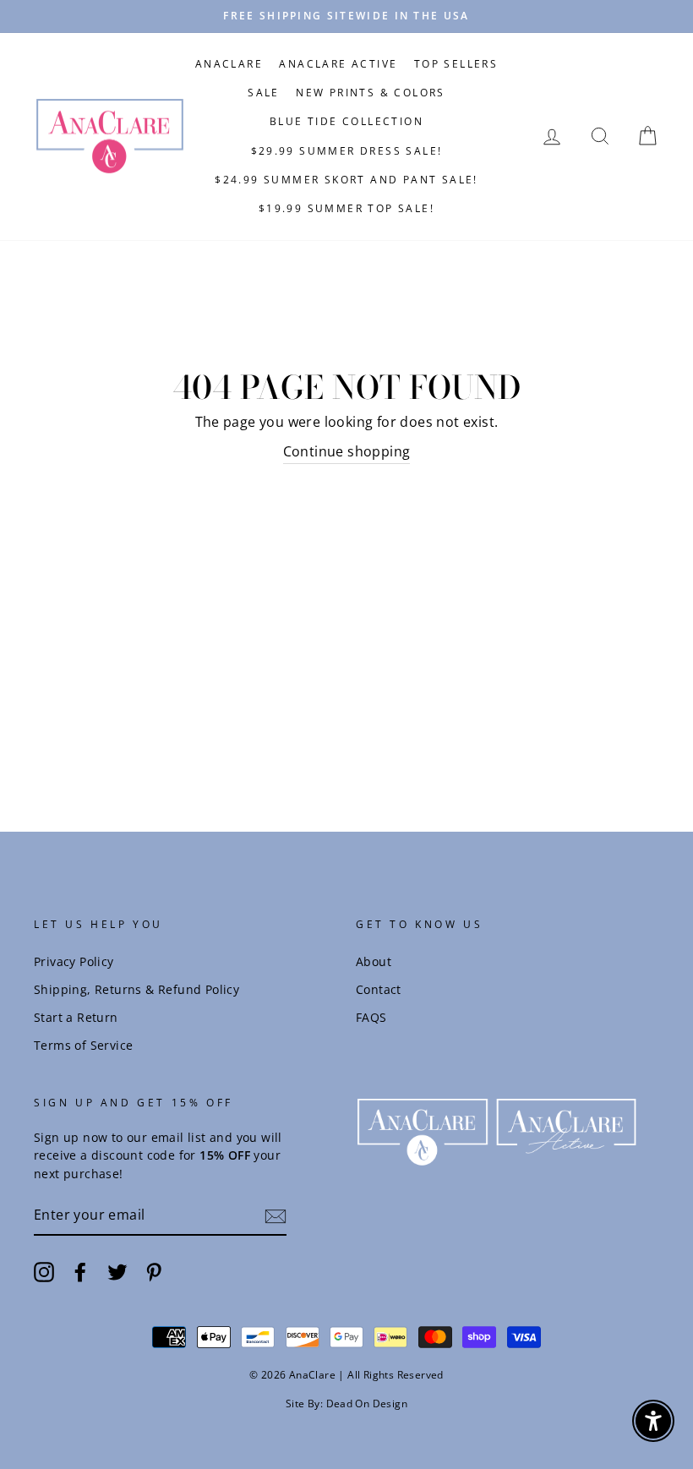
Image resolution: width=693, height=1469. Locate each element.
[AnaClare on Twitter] (117, 1271)
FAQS (371, 1017)
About (373, 961)
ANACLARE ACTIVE (338, 64)
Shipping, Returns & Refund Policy (136, 989)
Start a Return (76, 1017)
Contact (378, 989)
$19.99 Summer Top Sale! (346, 208)
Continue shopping (347, 451)
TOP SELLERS (456, 64)
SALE (264, 92)
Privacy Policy (74, 961)
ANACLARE (229, 64)
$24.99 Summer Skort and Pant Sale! (346, 179)
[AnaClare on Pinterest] (154, 1271)
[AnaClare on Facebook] (80, 1271)
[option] (346, 16)
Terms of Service (83, 1045)
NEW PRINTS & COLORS (370, 92)
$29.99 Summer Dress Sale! (347, 151)
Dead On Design (367, 1403)
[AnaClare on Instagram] (44, 1271)
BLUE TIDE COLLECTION (346, 121)
